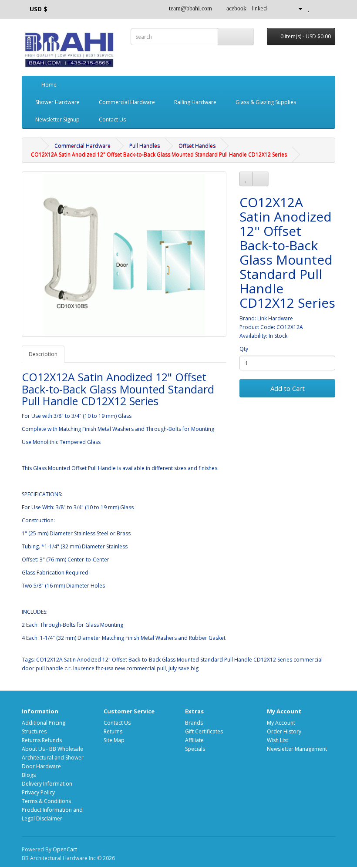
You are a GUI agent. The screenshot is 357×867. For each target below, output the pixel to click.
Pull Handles (144, 145)
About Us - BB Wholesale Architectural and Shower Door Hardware (53, 757)
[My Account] (297, 8)
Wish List (277, 740)
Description (43, 354)
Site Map (114, 740)
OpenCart (65, 849)
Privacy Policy (38, 792)
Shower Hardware (58, 102)
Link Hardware (275, 318)
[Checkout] (328, 8)
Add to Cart (287, 388)
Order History (284, 731)
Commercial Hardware (127, 102)
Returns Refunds (42, 740)
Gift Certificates (204, 731)
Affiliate (194, 740)
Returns (113, 731)
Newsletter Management (297, 749)
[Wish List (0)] (309, 8)
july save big (183, 668)
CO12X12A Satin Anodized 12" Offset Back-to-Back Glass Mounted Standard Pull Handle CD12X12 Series (159, 154)
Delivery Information (47, 783)
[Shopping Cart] (318, 8)
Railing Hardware (196, 102)
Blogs (29, 775)
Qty (243, 349)
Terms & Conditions (46, 801)
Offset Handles (197, 145)
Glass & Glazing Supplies (266, 102)
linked (259, 8)
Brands (194, 722)
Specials (195, 749)
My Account (281, 722)
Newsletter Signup (57, 119)
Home (48, 84)
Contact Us (112, 119)
